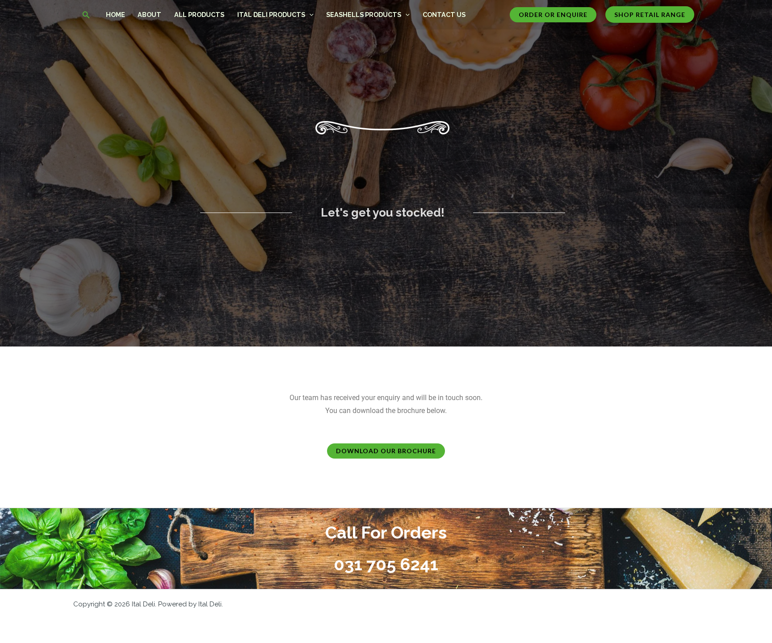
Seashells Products (363, 14)
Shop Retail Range (649, 14)
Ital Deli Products (271, 14)
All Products (199, 14)
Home (115, 14)
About (149, 14)
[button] (86, 15)
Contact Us (444, 14)
